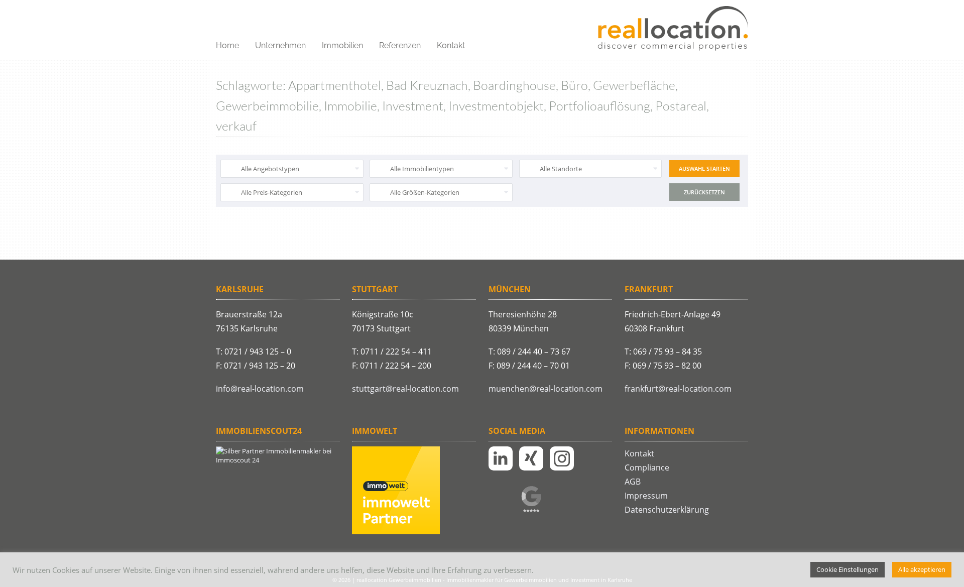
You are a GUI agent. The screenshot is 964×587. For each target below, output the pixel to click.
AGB (633, 481)
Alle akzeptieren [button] (921, 569)
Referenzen (400, 45)
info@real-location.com (260, 388)
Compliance (647, 467)
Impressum (646, 495)
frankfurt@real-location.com (678, 388)
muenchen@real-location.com (545, 388)
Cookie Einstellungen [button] (847, 569)
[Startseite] (672, 29)
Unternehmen (280, 45)
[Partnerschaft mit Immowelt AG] (396, 531)
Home (227, 45)
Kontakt (451, 45)
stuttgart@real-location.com (405, 388)
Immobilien (342, 45)
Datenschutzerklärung (667, 509)
